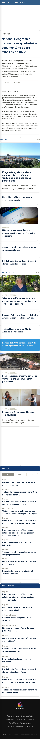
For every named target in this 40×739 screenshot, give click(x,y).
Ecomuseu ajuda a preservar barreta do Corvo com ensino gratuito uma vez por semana (19, 379)
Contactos (30, 719)
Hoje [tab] (8, 474)
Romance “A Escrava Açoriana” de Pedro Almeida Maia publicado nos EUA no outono (20, 318)
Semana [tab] (20, 474)
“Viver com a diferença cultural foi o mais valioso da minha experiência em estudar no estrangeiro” (19, 301)
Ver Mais (37, 139)
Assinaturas (29, 727)
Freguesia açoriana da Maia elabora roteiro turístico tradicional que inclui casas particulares (16, 176)
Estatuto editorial (27, 716)
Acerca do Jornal (13, 716)
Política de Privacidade (15, 727)
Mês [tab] (32, 474)
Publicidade (10, 719)
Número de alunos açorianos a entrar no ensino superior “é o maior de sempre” (18, 233)
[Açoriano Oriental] (20, 711)
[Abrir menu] (3, 2)
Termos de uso (25, 723)
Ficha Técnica (14, 723)
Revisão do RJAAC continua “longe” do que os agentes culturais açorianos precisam (19, 346)
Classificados (20, 719)
